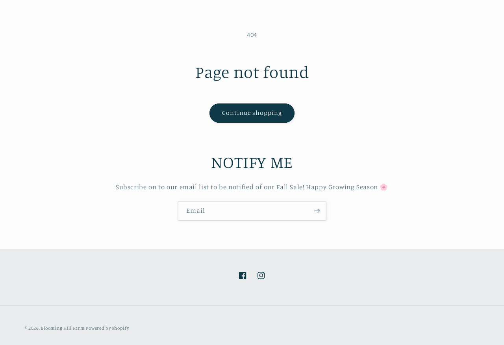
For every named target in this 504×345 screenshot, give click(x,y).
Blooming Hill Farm (62, 328)
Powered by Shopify (107, 328)
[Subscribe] (317, 211)
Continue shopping (252, 112)
